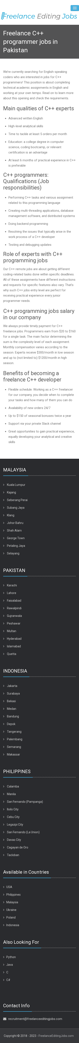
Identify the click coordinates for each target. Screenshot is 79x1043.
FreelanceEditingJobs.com (56, 1035)
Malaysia (12, 902)
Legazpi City (15, 824)
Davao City (14, 839)
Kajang (11, 492)
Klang (10, 515)
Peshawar (13, 623)
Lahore (11, 593)
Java (9, 964)
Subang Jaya (15, 507)
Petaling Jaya (16, 545)
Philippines (13, 894)
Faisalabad (14, 600)
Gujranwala (14, 616)
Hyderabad (14, 638)
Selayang (13, 553)
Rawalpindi (14, 608)
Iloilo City (13, 809)
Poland (11, 917)
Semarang (14, 747)
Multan (11, 631)
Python (11, 957)
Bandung (13, 716)
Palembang (14, 739)
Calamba (13, 786)
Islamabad (14, 646)
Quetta (11, 654)
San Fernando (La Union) (23, 832)
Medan (11, 708)
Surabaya (13, 693)
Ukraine (11, 910)
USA (9, 887)
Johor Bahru (15, 523)
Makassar (13, 754)
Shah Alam (14, 530)
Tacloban (13, 855)
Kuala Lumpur (16, 484)
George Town (16, 538)
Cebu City (13, 817)
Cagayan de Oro (17, 847)
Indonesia (12, 925)
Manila (11, 794)
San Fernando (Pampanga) (25, 801)
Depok (11, 724)
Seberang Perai (17, 500)
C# (8, 980)
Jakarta (12, 686)
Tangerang (14, 731)
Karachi (12, 585)
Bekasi (11, 701)
